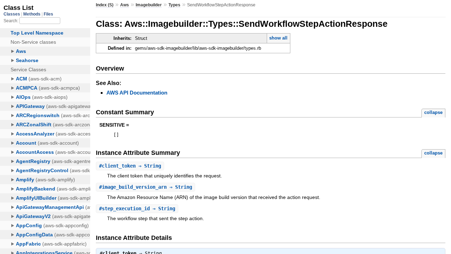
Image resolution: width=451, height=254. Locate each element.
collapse (433, 112)
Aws (124, 4)
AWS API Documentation (136, 93)
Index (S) (104, 4)
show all (278, 38)
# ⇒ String (130, 166)
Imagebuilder (149, 4)
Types (174, 4)
